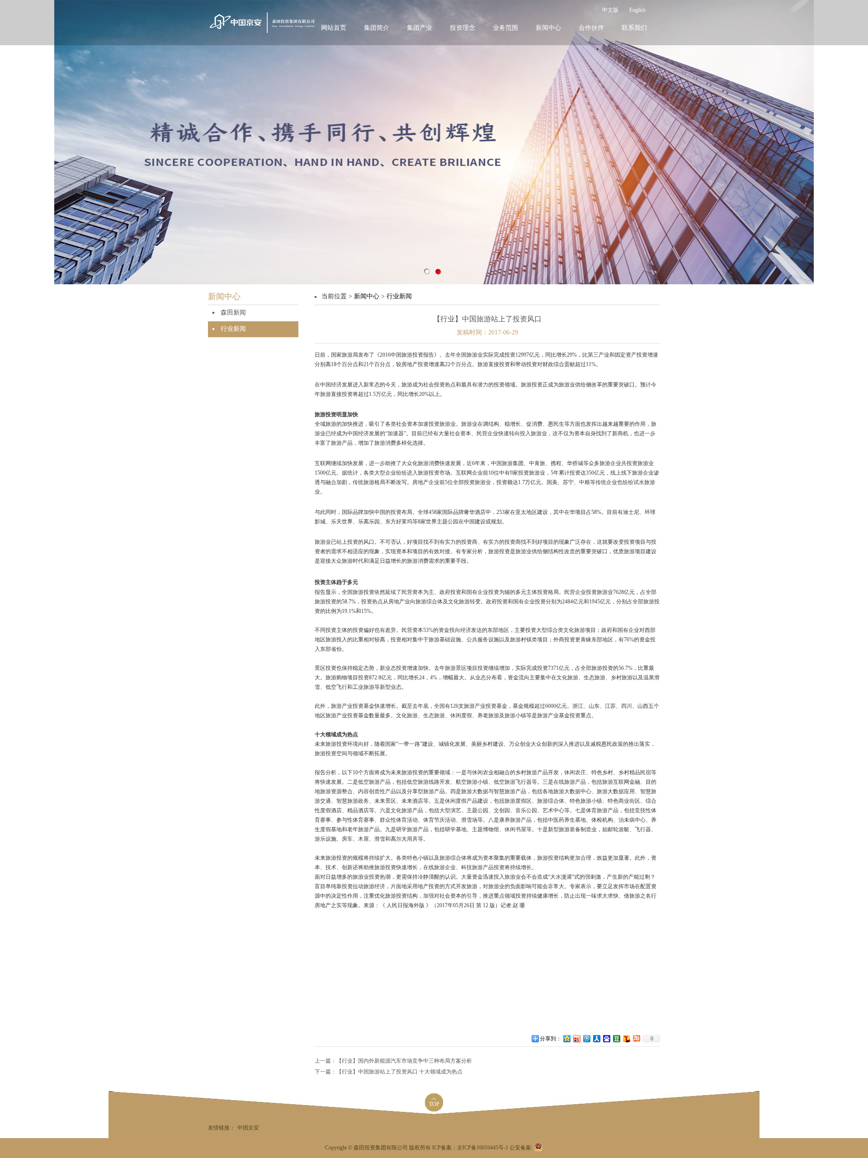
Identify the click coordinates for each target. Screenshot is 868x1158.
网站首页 (333, 28)
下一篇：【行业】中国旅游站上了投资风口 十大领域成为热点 (388, 1072)
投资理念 (462, 28)
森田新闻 (233, 313)
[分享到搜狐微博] (626, 1038)
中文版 (610, 10)
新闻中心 (548, 28)
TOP (434, 1104)
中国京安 (248, 1128)
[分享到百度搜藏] (606, 1038)
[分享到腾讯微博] (586, 1038)
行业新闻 (233, 329)
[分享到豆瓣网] (616, 1038)
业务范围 (505, 28)
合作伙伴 (591, 28)
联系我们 (634, 28)
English (637, 10)
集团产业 (419, 28)
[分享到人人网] (596, 1038)
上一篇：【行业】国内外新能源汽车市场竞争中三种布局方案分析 (393, 1061)
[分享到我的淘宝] (636, 1038)
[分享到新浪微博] (576, 1038)
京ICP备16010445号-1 (483, 1148)
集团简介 (376, 28)
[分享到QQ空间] (566, 1038)
